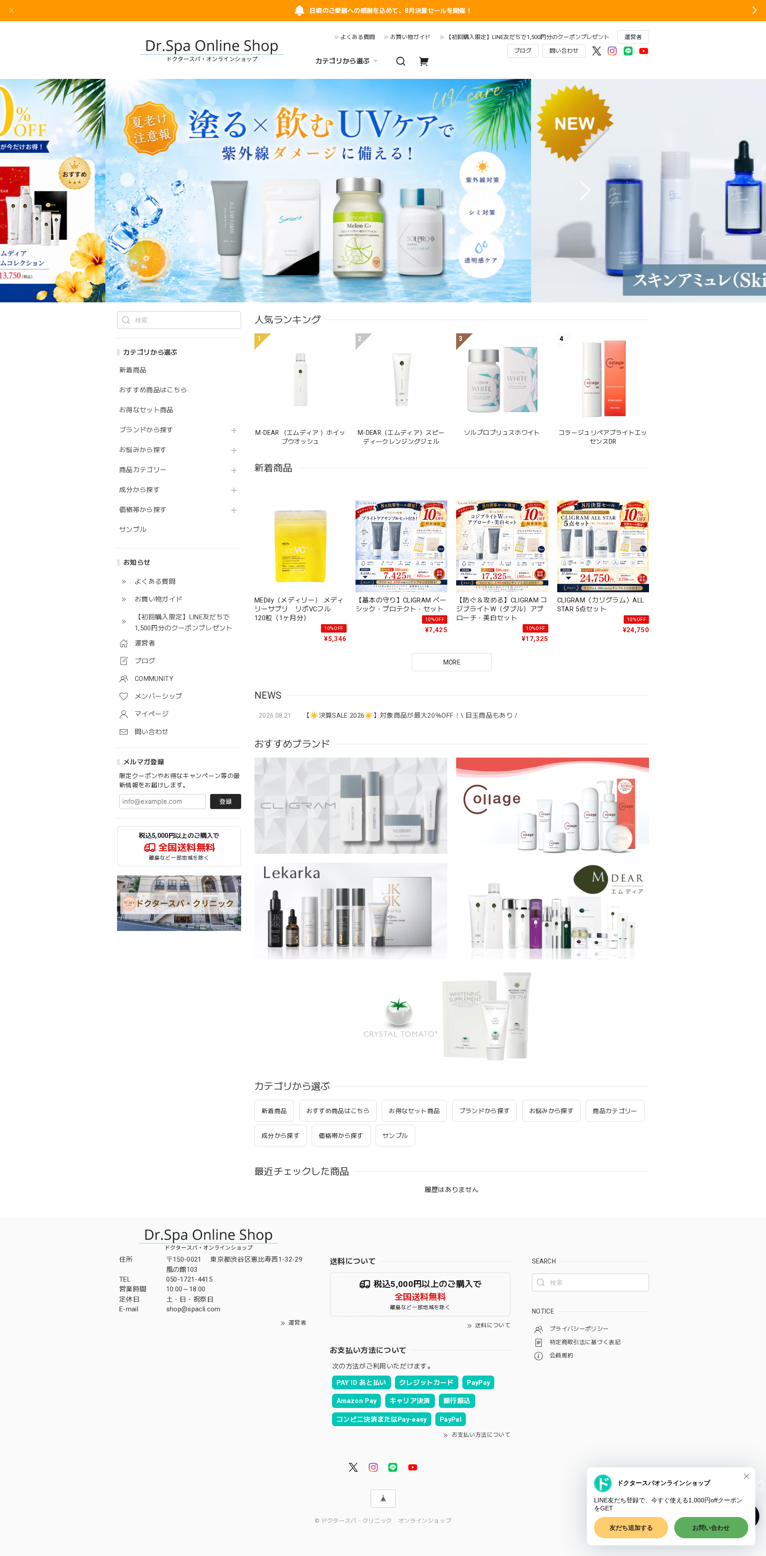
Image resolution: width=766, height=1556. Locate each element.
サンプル (132, 530)
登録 (225, 801)
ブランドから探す (146, 430)
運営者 (633, 37)
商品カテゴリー (143, 470)
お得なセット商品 (146, 410)
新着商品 (132, 370)
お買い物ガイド (410, 37)
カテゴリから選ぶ (343, 61)
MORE (451, 662)
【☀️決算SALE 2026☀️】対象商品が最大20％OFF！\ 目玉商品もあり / (410, 715)
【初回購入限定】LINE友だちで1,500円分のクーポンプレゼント (528, 37)
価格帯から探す (143, 510)
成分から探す (139, 490)
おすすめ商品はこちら (153, 390)
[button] (181, 190)
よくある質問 (357, 37)
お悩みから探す (143, 450)
